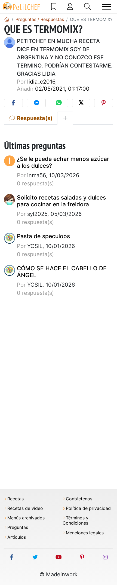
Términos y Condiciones (75, 520)
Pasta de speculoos (43, 236)
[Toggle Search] (87, 6)
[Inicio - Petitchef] (7, 19)
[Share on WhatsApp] (59, 103)
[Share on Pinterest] (103, 103)
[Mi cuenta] (70, 6)
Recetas (15, 498)
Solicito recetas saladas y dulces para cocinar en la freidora (61, 201)
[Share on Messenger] (36, 103)
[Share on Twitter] (81, 103)
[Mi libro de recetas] (54, 6)
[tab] (65, 118)
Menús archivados (26, 517)
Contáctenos (79, 498)
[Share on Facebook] (13, 103)
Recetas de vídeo (25, 508)
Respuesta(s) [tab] (34, 118)
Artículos (16, 537)
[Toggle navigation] (106, 7)
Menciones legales (85, 532)
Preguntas (17, 527)
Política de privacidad (88, 508)
